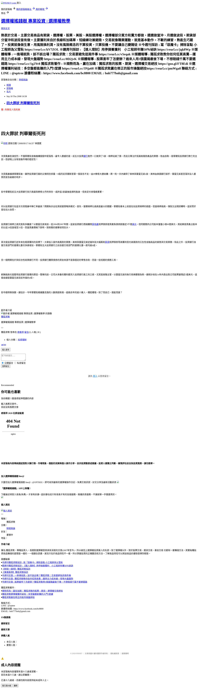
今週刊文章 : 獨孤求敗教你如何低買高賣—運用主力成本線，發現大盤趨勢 (37, 579)
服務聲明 (125, 653)
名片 (8, 91)
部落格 (9, 88)
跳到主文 (5, 28)
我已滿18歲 (6, 686)
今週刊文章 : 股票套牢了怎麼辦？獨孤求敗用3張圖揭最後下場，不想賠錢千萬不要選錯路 (44, 582)
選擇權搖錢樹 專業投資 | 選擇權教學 (35, 21)
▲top (3, 344)
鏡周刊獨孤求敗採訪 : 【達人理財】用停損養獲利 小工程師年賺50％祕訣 (37, 566)
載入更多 (5, 350)
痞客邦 (20, 332)
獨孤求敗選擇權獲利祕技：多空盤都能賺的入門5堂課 (27, 594)
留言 (26, 332)
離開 (15, 686)
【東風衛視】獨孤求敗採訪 (15, 572)
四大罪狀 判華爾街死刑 (23, 103)
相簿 (8, 85)
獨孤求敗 (5, 317)
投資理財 (22, 340)
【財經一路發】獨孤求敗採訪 (16, 569)
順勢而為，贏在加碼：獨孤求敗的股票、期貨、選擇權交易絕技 (32, 591)
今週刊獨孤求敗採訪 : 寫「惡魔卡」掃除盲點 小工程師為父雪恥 (32, 562)
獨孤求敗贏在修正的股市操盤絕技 (18, 597)
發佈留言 (5, 366)
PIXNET (79, 653)
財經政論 (23, 80)
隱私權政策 (114, 653)
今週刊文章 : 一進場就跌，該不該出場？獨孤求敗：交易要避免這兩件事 (36, 575)
